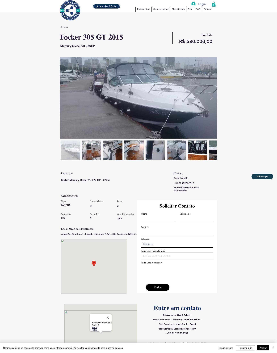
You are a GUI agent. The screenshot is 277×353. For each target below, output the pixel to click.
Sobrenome (185, 214)
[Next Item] (211, 98)
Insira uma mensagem (151, 263)
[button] (214, 4)
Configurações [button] (225, 347)
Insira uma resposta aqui (153, 251)
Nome (144, 214)
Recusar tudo (245, 347)
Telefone (145, 239)
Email (143, 227)
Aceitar (263, 347)
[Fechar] (273, 347)
